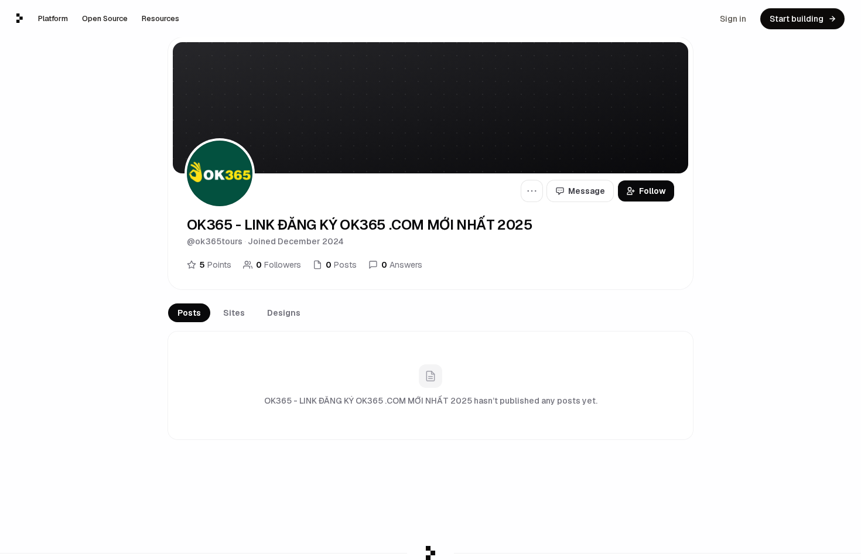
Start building (797, 18)
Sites (234, 313)
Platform (53, 18)
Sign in (733, 18)
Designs (283, 313)
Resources (160, 18)
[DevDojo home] (19, 18)
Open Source (105, 18)
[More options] (531, 191)
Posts (189, 313)
